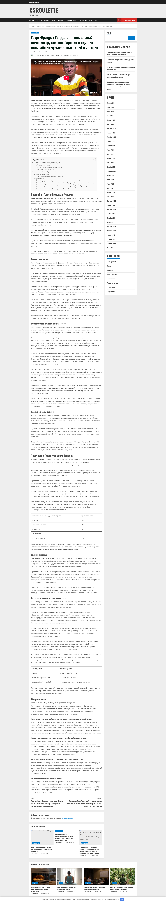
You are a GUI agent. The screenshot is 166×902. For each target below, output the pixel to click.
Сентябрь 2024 (111, 171)
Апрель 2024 (111, 192)
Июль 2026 (110, 107)
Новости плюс (111, 279)
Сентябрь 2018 (111, 244)
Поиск (109, 33)
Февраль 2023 (111, 226)
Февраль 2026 (111, 129)
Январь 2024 (111, 205)
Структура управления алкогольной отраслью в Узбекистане (94, 888)
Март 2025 (110, 163)
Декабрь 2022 (111, 231)
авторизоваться (67, 818)
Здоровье (61, 20)
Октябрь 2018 (111, 239)
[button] (93, 160)
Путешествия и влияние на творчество (50, 167)
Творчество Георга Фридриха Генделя (47, 172)
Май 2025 (110, 154)
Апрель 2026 (111, 120)
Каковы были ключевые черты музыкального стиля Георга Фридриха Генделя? (65, 185)
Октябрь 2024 (111, 167)
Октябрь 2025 (111, 146)
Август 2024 (111, 175)
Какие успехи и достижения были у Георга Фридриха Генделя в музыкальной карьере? (67, 183)
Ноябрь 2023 (111, 214)
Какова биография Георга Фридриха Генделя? (54, 189)
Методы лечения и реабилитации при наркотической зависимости (121, 888)
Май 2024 (110, 188)
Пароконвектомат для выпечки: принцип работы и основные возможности (40, 889)
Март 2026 (110, 124)
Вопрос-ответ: (39, 179)
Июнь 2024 (110, 184)
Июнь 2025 (110, 150)
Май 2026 (110, 116)
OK (122, 899)
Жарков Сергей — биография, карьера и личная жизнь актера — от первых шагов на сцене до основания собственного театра (89, 850)
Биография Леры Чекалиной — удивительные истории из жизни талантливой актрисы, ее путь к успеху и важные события (84, 802)
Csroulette (43, 10)
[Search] (115, 20)
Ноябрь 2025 (111, 141)
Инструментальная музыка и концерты (50, 176)
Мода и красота (71, 20)
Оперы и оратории (43, 174)
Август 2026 (110, 103)
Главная (31, 20)
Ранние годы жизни (43, 165)
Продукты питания (43, 20)
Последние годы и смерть (45, 169)
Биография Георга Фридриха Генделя (47, 163)
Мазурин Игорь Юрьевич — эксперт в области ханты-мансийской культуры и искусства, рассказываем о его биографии (47, 802)
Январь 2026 (111, 133)
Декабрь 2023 (111, 210)
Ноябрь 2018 (111, 235)
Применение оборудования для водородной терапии (66, 888)
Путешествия (83, 20)
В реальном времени (129, 20)
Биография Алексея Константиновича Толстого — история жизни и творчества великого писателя (64, 837)
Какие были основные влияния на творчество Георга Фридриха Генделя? (63, 187)
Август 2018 (110, 248)
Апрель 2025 (111, 158)
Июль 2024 (110, 180)
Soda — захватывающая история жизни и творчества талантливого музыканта (41, 849)
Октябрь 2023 (111, 218)
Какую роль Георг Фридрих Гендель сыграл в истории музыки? (60, 181)
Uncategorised (35, 32)
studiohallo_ (34, 52)
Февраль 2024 (111, 201)
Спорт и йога (93, 20)
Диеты (53, 20)
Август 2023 (110, 222)
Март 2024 (110, 197)
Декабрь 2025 (111, 137)
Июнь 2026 (110, 112)
